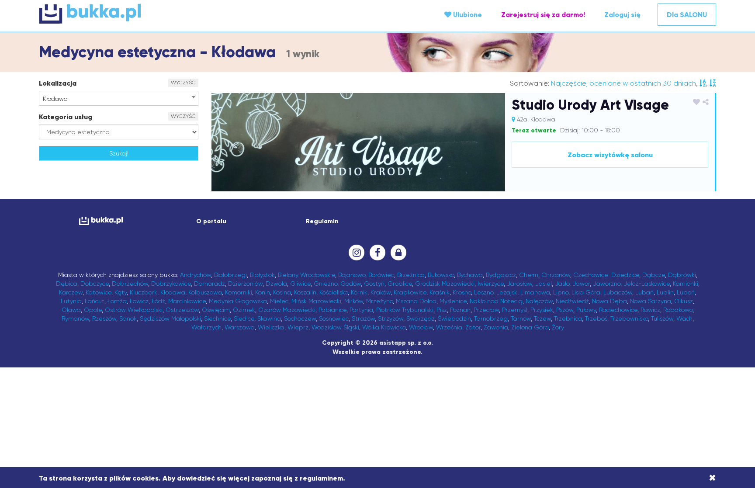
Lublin (665, 292)
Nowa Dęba (609, 301)
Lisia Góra (585, 292)
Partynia (361, 309)
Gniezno (325, 283)
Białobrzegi (230, 274)
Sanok (128, 318)
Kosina (282, 292)
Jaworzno (606, 283)
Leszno (483, 292)
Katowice (98, 292)
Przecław (486, 309)
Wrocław (421, 327)
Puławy (586, 309)
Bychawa (470, 274)
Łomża (117, 301)
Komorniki (238, 292)
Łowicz (139, 301)
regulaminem (321, 478)
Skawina (269, 318)
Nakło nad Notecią (496, 301)
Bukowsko (441, 274)
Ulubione (466, 14)
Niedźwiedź (572, 301)
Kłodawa (172, 292)
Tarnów (521, 318)
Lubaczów (617, 292)
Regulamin (322, 221)
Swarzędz (420, 318)
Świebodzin (454, 318)
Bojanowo (351, 274)
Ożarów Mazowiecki (286, 309)
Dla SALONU (687, 14)
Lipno (560, 292)
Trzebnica (568, 318)
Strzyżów (390, 318)
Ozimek (244, 309)
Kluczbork (143, 292)
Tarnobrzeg (491, 318)
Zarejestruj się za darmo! (543, 14)
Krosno (462, 292)
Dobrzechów (130, 283)
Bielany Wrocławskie (306, 274)
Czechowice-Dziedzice (606, 274)
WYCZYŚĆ (183, 83)
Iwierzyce (491, 283)
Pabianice (332, 309)
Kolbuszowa (205, 292)
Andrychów (195, 274)
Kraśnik (439, 292)
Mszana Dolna (416, 301)
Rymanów (75, 318)
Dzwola (276, 283)
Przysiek (541, 309)
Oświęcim (216, 309)
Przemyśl (514, 309)
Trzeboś (596, 318)
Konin (262, 292)
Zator (473, 327)
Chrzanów (555, 274)
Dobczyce (94, 283)
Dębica (66, 283)
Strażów (363, 318)
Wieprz (297, 327)
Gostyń (374, 283)
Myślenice (453, 301)
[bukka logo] (100, 221)
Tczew (542, 318)
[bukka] (151, 13)
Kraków (381, 292)
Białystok (262, 274)
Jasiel (543, 283)
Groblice (400, 283)
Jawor (581, 283)
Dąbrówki (682, 274)
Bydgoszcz (501, 274)
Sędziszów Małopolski (170, 318)
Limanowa (535, 292)
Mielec (279, 301)
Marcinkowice (187, 301)
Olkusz (683, 301)
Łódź (158, 301)
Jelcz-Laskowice (646, 283)
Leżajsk (506, 292)
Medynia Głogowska (238, 301)
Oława (71, 309)
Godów (350, 283)
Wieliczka (271, 327)
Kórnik (359, 292)
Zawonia (496, 327)
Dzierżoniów (245, 283)
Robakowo (678, 309)
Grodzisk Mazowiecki (444, 283)
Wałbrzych (206, 327)
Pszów (564, 309)
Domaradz (209, 283)
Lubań (644, 292)
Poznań (460, 309)
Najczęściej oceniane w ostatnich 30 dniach (623, 83)
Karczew (71, 292)
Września (449, 327)
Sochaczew (300, 318)
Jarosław (519, 283)
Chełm (528, 274)
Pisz (441, 309)
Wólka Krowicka (384, 327)
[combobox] (118, 98)
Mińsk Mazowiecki (316, 301)
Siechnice (217, 318)
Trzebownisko (629, 318)
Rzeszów (104, 318)
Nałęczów (539, 301)
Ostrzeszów (182, 309)
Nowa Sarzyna (650, 301)
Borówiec (381, 274)
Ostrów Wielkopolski (134, 309)
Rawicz (650, 309)
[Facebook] (377, 252)
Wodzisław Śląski (335, 327)
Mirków (353, 301)
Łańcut (94, 301)
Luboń (686, 292)
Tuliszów (662, 318)
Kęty (120, 292)
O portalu (211, 221)
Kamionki (685, 283)
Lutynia (71, 301)
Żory (558, 327)
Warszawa (240, 327)
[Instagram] (356, 252)
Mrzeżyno (379, 301)
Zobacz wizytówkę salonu (610, 155)
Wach (684, 318)
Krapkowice (410, 292)
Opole (93, 309)
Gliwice (300, 283)
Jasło (562, 283)
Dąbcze (653, 274)
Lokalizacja (57, 83)
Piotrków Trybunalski (404, 309)
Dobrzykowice (171, 283)
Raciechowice (618, 309)
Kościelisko (333, 292)
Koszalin (305, 292)
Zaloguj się (622, 14)
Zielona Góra (530, 327)
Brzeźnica (411, 274)
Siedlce (244, 318)
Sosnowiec (334, 318)
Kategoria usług (65, 117)
